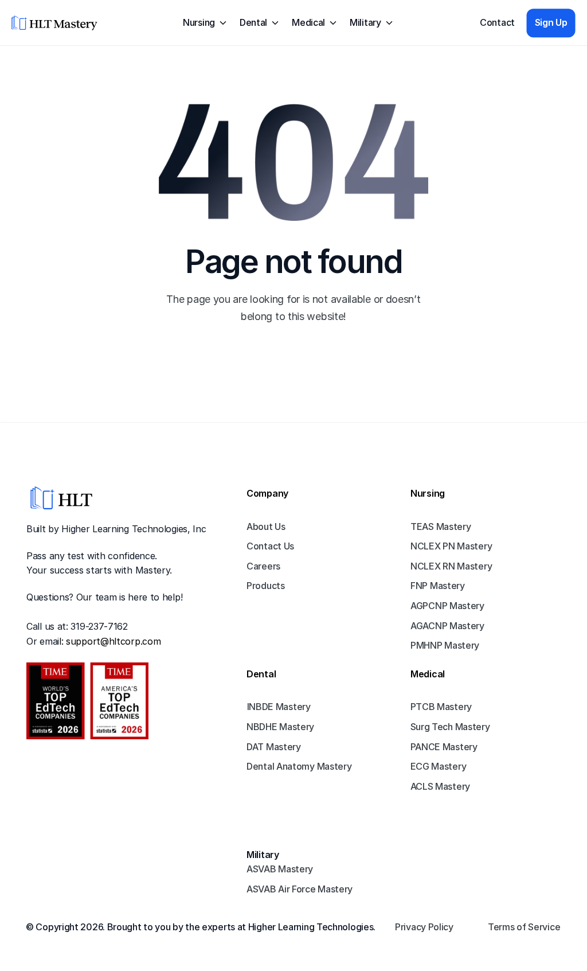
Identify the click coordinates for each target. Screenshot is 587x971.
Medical (427, 674)
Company (267, 493)
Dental (261, 674)
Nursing (427, 493)
